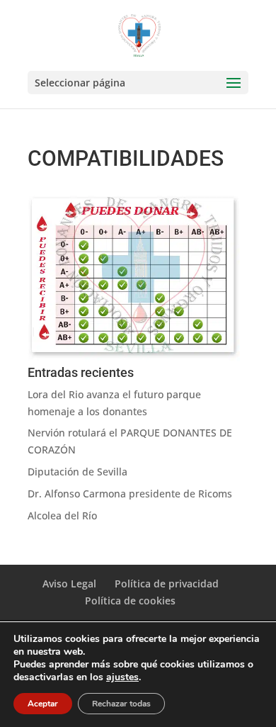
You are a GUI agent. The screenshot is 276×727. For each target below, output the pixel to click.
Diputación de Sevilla (77, 471)
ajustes (122, 677)
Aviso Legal (69, 583)
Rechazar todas (121, 703)
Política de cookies (130, 600)
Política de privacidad (167, 583)
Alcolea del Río (62, 515)
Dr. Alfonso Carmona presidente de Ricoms (130, 493)
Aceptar (43, 703)
